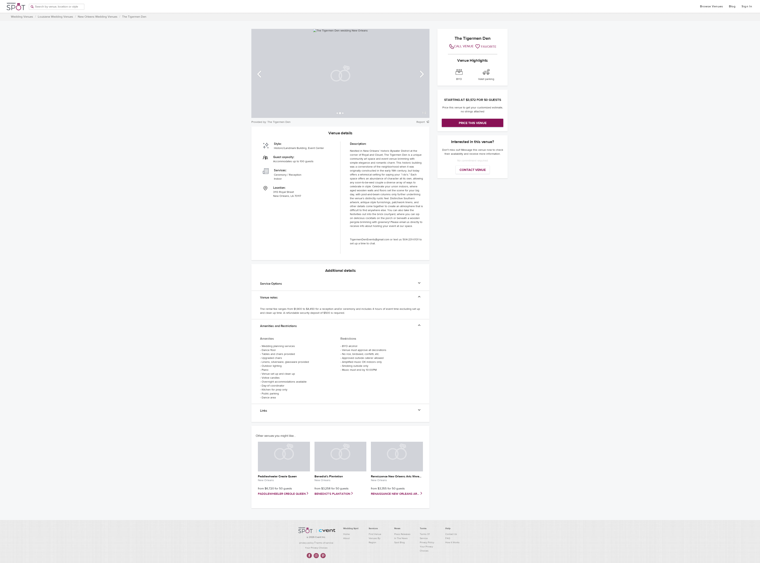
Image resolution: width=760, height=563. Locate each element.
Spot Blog (399, 542)
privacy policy (306, 542)
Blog (732, 6)
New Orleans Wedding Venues (97, 17)
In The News (401, 538)
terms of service (324, 542)
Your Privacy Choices (316, 547)
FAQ (447, 538)
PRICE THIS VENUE (472, 123)
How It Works (452, 542)
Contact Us (451, 534)
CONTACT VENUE (473, 170)
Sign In (747, 6)
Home (346, 534)
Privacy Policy (427, 542)
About (346, 538)
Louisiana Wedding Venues (55, 17)
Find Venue (375, 534)
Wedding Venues (22, 17)
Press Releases (402, 534)
